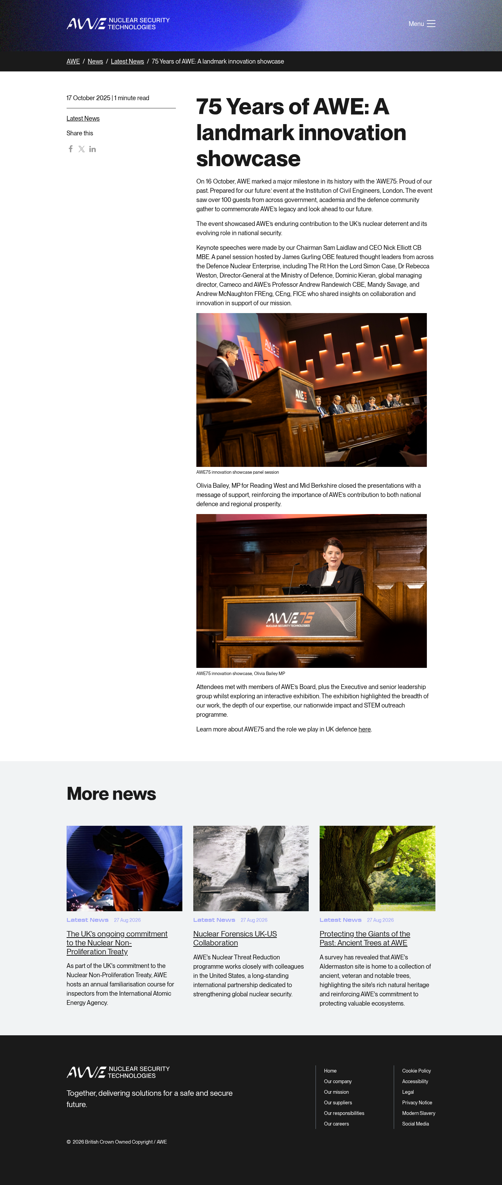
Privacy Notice (417, 1102)
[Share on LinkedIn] (92, 148)
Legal (408, 1092)
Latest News (127, 61)
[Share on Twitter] (81, 148)
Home (330, 1071)
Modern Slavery (418, 1113)
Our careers (336, 1124)
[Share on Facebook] (70, 148)
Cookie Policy (416, 1071)
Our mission (336, 1092)
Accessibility (415, 1081)
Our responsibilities (344, 1113)
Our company (338, 1081)
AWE (73, 61)
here (365, 729)
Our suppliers (338, 1102)
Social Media (415, 1124)
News (95, 61)
